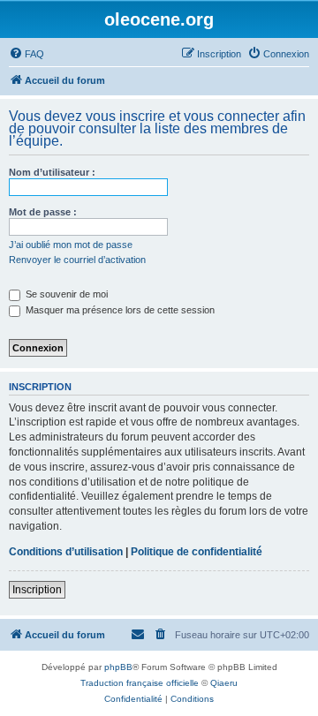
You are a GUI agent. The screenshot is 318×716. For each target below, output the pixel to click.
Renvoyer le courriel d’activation (77, 259)
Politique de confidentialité (196, 552)
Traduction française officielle (139, 683)
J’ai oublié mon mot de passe (70, 244)
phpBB (118, 667)
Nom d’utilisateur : (52, 172)
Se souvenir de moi (65, 294)
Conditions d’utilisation (66, 552)
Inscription (37, 590)
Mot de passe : (43, 212)
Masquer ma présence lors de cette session (119, 310)
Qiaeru (224, 683)
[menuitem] (26, 53)
